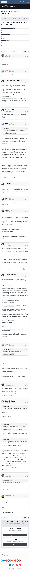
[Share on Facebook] (4, 560)
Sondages (13, 15)
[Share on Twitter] (2, 560)
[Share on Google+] (6, 560)
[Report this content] (25, 56)
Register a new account (15, 535)
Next (25, 51)
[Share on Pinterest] (20, 560)
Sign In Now (15, 544)
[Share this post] (27, 56)
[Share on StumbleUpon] (15, 560)
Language (11, 568)
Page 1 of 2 (15, 51)
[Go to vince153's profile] (2, 124)
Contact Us (18, 568)
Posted (9, 56)
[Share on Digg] (8, 560)
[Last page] (28, 52)
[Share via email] (18, 560)
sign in (5, 45)
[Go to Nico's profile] (2, 55)
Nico (3, 15)
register (10, 45)
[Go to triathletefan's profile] (2, 496)
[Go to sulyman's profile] (2, 210)
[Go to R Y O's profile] (2, 199)
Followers (14, 550)
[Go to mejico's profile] (2, 384)
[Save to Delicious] (11, 560)
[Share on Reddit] (13, 560)
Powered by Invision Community (15, 569)
